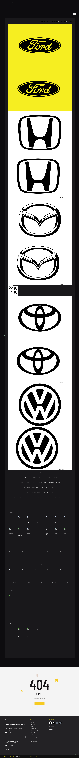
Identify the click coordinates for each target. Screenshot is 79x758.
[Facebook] (50, 722)
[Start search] (9, 512)
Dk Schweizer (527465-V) (9, 756)
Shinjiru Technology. (34, 756)
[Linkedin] (60, 722)
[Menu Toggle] (74, 14)
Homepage (39, 703)
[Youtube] (57, 722)
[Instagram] (53, 722)
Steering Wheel (15, 565)
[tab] (36, 21)
